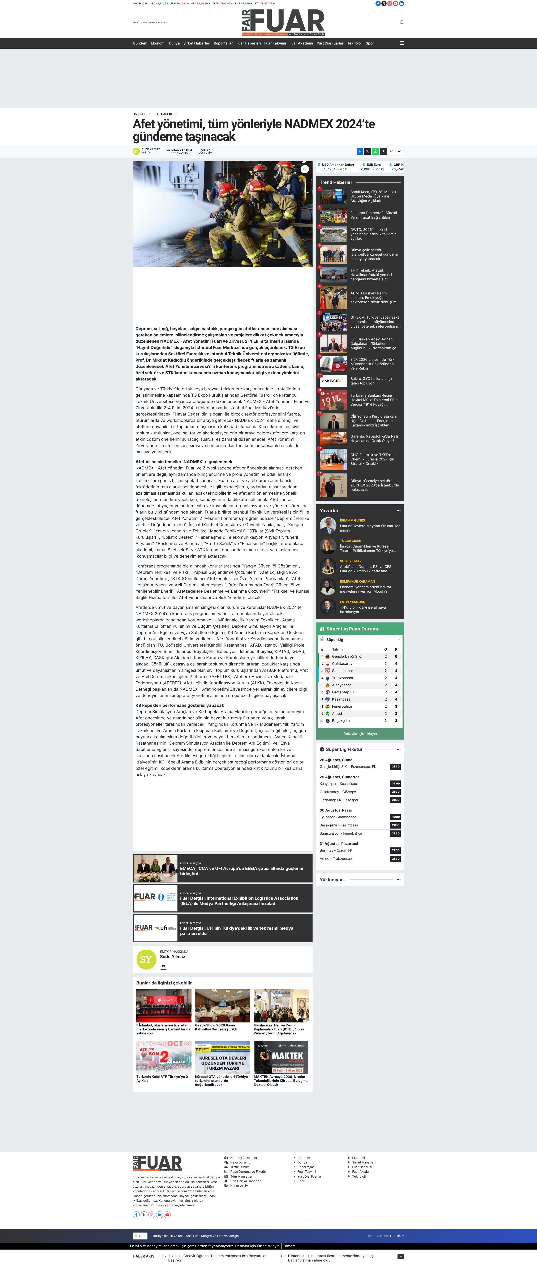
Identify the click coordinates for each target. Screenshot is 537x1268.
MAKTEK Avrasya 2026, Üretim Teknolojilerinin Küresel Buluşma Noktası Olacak (281, 1081)
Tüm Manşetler (241, 1176)
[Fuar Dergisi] (283, 22)
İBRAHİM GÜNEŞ (352, 520)
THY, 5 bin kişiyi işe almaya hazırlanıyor (363, 609)
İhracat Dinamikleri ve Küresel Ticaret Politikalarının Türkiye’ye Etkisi (366, 548)
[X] (144, 1214)
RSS (142, 1236)
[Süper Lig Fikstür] (399, 749)
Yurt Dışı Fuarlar (330, 43)
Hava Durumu (240, 1162)
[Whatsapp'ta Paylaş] (375, 151)
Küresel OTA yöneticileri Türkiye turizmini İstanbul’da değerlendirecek (221, 1081)
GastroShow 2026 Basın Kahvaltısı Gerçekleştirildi (216, 1027)
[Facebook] (136, 1214)
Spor (370, 43)
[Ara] (402, 22)
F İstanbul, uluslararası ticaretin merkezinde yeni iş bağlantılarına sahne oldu (163, 1029)
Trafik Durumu (241, 1167)
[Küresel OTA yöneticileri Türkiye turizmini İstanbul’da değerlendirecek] (222, 1057)
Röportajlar (223, 43)
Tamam (289, 1246)
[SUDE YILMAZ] (328, 566)
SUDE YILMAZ (351, 561)
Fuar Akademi (301, 43)
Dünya (174, 43)
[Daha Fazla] (383, 151)
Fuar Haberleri (248, 43)
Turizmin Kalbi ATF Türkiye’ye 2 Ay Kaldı (162, 1079)
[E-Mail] (163, 966)
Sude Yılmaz (172, 956)
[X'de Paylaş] (367, 151)
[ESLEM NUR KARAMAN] (328, 586)
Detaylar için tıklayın (360, 734)
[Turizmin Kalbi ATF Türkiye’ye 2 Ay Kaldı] (164, 1057)
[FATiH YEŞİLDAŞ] (328, 606)
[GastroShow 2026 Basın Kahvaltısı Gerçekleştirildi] (222, 1005)
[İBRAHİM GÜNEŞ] (328, 525)
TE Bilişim (397, 1236)
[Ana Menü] (402, 43)
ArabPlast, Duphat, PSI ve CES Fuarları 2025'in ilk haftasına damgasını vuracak (365, 569)
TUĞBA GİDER (350, 541)
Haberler (140, 114)
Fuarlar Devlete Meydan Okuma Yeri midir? (370, 528)
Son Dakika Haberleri (246, 1181)
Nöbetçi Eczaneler (243, 1158)
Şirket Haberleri (196, 43)
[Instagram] (151, 1214)
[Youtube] (167, 1214)
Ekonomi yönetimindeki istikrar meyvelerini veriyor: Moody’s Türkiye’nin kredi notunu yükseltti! (368, 589)
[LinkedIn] (159, 1214)
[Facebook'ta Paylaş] (360, 151)
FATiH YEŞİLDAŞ (352, 602)
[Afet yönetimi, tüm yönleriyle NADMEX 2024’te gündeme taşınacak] (223, 214)
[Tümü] (399, 511)
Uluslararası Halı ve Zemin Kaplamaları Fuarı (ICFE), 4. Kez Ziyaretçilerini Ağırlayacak (279, 1029)
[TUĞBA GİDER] (328, 545)
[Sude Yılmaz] (146, 959)
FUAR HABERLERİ (165, 114)
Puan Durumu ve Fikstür (248, 1172)
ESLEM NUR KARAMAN (357, 581)
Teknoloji (354, 43)
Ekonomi (158, 43)
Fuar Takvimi (275, 43)
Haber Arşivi (239, 1186)
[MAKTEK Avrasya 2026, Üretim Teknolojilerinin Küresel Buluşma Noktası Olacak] (281, 1057)
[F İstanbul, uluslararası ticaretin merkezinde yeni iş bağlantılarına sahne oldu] (164, 1005)
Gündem (140, 43)
